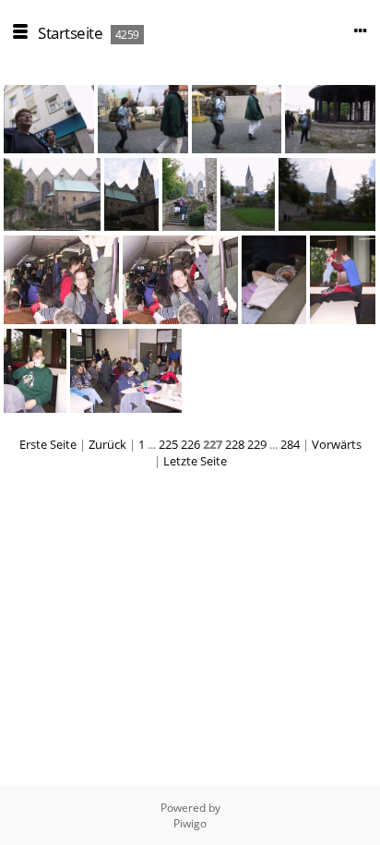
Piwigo (190, 823)
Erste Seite (48, 444)
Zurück (107, 444)
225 (168, 444)
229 (257, 444)
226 (190, 444)
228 (234, 444)
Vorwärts (337, 444)
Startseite (70, 32)
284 (290, 444)
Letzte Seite (195, 461)
